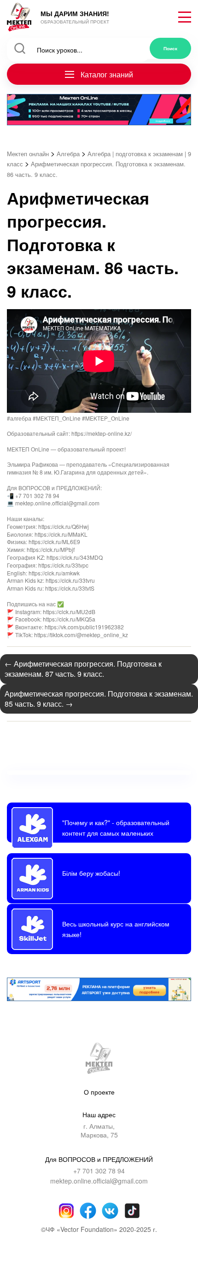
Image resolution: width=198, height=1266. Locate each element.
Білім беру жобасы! (91, 873)
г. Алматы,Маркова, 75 (99, 1131)
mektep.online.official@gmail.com (99, 1181)
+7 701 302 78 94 (99, 1170)
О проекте (99, 1091)
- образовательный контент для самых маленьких (115, 827)
